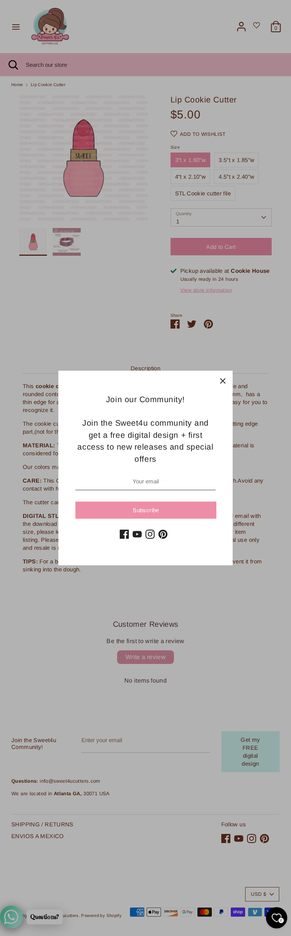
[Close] (222, 380)
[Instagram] (150, 534)
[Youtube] (137, 534)
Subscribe (146, 510)
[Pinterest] (162, 534)
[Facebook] (124, 534)
